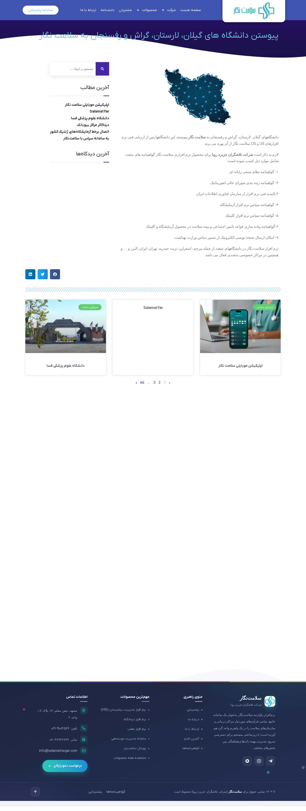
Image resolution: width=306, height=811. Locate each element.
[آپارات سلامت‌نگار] (247, 761)
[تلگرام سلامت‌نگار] (270, 761)
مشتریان (125, 10)
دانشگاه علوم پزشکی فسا (90, 118)
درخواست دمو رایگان (68, 766)
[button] (55, 274)
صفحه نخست (190, 10)
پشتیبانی (193, 710)
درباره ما (193, 719)
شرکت (171, 10)
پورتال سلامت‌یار (135, 748)
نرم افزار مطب (136, 729)
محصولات (149, 10)
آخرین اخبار (191, 739)
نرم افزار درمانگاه (135, 719)
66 (142, 383)
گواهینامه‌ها (191, 748)
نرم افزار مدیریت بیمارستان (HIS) (123, 710)
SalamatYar (99, 111)
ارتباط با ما (88, 10)
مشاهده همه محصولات (130, 758)
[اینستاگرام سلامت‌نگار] (259, 761)
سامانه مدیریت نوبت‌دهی (128, 739)
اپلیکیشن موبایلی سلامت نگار (87, 105)
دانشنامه (107, 10)
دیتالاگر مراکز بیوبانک (93, 125)
